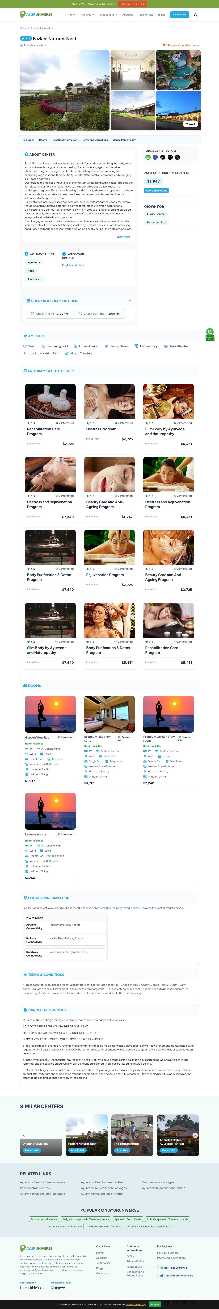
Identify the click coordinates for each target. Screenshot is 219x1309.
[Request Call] (210, 334)
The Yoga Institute (126, 1143)
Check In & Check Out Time (54, 300)
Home (71, 14)
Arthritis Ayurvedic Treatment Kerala (167, 1219)
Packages (28, 139)
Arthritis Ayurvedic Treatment (65, 1226)
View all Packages (156, 190)
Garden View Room (38, 737)
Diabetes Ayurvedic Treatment (104, 1226)
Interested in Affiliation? (171, 1257)
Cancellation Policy (124, 139)
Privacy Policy (135, 1261)
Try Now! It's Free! (132, 4)
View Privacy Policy (136, 1304)
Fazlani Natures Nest (82, 1143)
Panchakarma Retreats (44, 1219)
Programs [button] (86, 14)
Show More (123, 236)
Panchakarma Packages (158, 1182)
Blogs (161, 14)
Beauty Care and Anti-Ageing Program (164, 577)
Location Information (64, 139)
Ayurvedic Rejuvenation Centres (163, 1188)
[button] (195, 1135)
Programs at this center (51, 370)
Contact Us (179, 14)
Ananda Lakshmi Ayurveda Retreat (172, 1141)
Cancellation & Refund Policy (135, 1273)
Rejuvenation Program (105, 574)
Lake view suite (35, 834)
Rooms (43, 139)
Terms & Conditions (46, 974)
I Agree (155, 1304)
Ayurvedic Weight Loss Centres (102, 1193)
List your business (168, 1252)
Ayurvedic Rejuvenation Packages (104, 1188)
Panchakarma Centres (35, 1188)
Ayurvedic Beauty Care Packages (42, 1182)
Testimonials (145, 14)
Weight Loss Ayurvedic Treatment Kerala (86, 1219)
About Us (127, 14)
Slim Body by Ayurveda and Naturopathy (165, 431)
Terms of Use (134, 1266)
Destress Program (101, 429)
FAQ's (130, 1256)
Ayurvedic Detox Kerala (127, 1219)
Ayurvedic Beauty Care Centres (102, 1182)
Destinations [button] (107, 14)
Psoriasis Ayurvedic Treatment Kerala (149, 1226)
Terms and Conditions (95, 139)
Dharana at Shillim (35, 1143)
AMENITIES (36, 335)
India (33, 28)
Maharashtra (47, 28)
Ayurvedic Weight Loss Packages (42, 1193)
